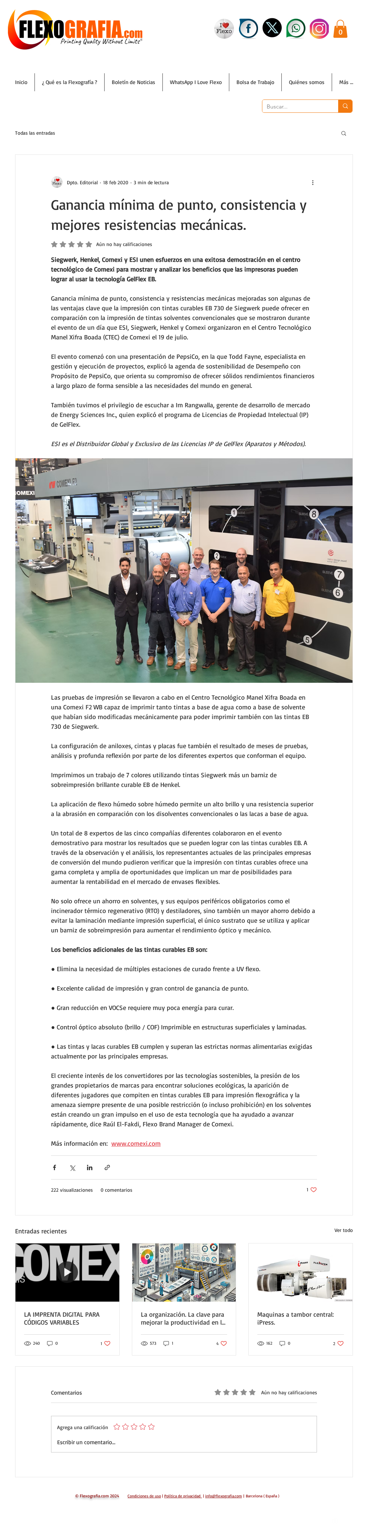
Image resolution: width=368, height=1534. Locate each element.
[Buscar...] (345, 106)
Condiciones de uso (144, 1495)
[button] (340, 29)
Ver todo (344, 1230)
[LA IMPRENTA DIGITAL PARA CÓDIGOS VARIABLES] (67, 1272)
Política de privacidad (182, 1495)
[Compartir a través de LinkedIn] (89, 1167)
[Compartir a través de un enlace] (107, 1167)
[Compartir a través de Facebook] (54, 1167)
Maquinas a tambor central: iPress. (295, 1318)
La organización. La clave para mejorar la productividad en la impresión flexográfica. (183, 1318)
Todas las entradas (35, 133)
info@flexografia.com (223, 1495)
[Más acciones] (312, 182)
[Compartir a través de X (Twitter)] (72, 1167)
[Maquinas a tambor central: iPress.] (301, 1272)
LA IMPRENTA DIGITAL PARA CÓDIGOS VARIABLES (62, 1318)
